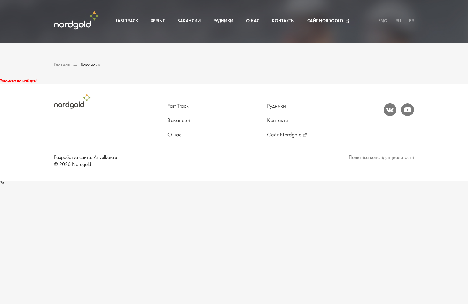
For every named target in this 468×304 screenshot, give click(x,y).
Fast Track (127, 21)
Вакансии (189, 21)
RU (398, 21)
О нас (252, 21)
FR (411, 21)
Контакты (283, 21)
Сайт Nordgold (325, 21)
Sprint (158, 21)
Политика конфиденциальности (381, 157)
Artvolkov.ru (105, 157)
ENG (382, 21)
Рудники (223, 21)
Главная (62, 65)
